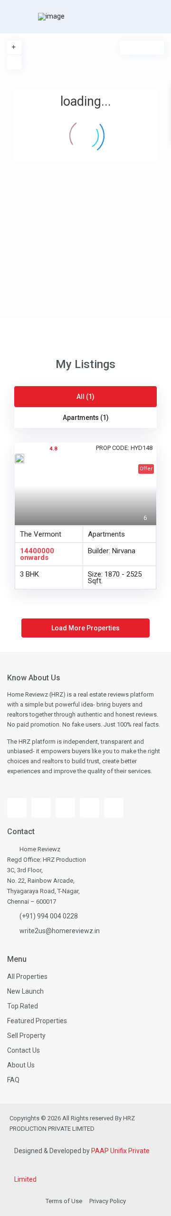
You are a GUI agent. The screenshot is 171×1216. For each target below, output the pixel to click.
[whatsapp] (114, 807)
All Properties (27, 976)
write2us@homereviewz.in (59, 931)
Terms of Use (64, 1201)
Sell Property (26, 1035)
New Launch (25, 991)
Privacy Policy (107, 1201)
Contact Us (23, 1050)
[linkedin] (89, 807)
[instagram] (65, 807)
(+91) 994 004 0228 (48, 916)
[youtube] (41, 807)
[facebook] (17, 807)
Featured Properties (37, 1021)
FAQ (13, 1080)
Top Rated (22, 1006)
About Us (21, 1065)
